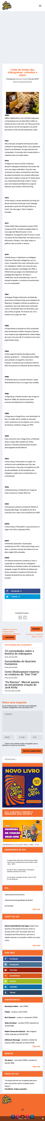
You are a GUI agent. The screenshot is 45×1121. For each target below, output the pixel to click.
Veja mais (36, 909)
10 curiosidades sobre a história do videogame (19, 652)
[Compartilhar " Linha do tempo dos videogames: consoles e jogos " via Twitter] (25, 617)
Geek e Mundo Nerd (20, 82)
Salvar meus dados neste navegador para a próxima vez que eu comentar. (20, 744)
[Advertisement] (22, 35)
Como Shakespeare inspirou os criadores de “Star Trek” (22, 673)
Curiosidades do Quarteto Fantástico (20, 663)
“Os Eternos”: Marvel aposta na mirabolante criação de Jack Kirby (22, 685)
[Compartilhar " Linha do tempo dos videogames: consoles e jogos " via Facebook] (20, 617)
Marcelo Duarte (22, 79)
